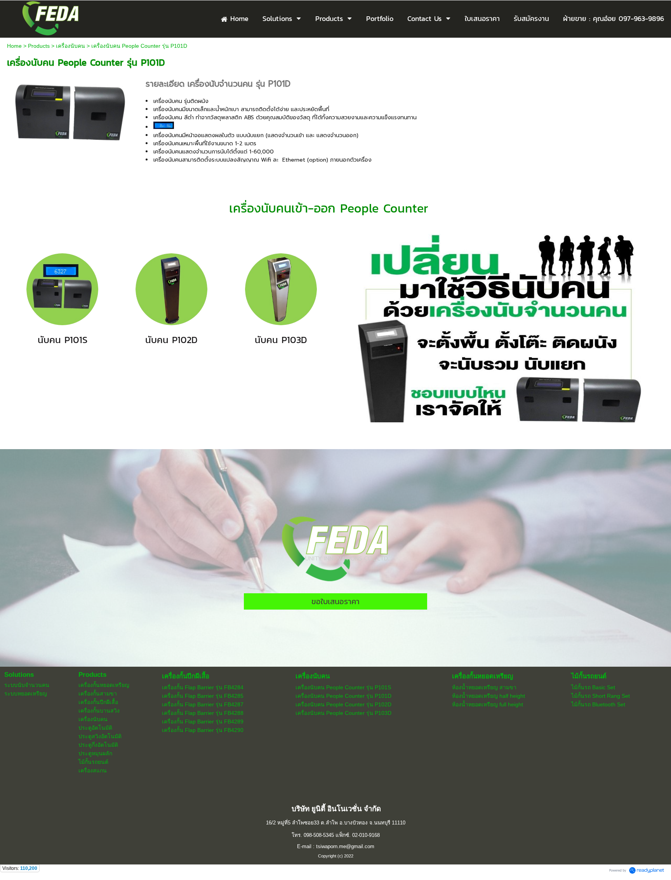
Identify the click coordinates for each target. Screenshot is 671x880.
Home (14, 46)
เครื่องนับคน (70, 46)
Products (39, 46)
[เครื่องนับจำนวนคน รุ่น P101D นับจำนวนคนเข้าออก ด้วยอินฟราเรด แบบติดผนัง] (70, 111)
